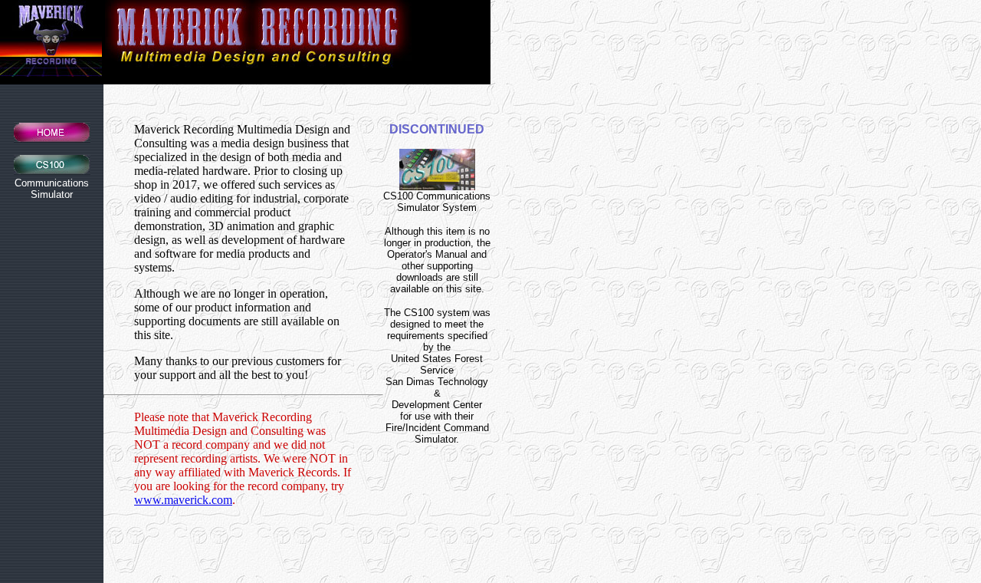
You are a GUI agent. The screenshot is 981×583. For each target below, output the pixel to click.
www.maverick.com (183, 499)
